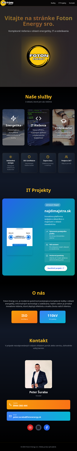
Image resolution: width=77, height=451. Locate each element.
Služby (53, 3)
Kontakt (72, 3)
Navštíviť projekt (55, 268)
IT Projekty (62, 3)
